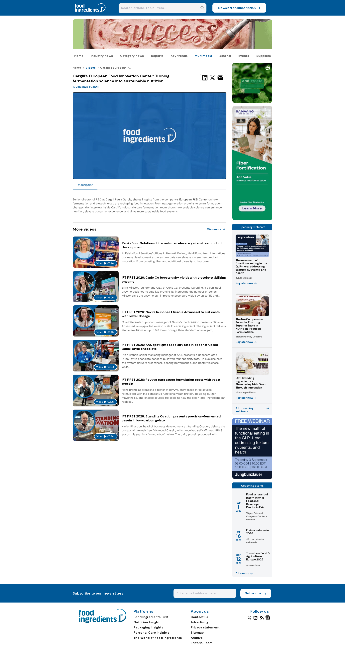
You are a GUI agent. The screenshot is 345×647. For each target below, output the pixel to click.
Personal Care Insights (151, 632)
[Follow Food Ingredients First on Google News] (268, 619)
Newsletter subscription (237, 8)
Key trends (179, 56)
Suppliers (263, 56)
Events (243, 56)
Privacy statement (205, 627)
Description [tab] (85, 185)
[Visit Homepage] (90, 14)
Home (78, 56)
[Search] (202, 8)
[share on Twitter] (212, 78)
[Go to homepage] (102, 622)
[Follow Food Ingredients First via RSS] (261, 619)
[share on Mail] (220, 77)
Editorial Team (201, 643)
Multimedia (203, 56)
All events (242, 573)
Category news (132, 56)
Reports (157, 56)
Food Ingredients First (151, 617)
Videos (91, 67)
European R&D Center (193, 199)
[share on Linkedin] (204, 78)
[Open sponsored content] (172, 48)
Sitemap (197, 632)
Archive (197, 638)
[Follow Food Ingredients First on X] (249, 619)
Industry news (102, 56)
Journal (225, 56)
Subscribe (253, 593)
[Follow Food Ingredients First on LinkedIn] (255, 619)
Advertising (199, 622)
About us (200, 611)
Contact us (199, 617)
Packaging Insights (148, 627)
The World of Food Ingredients (158, 638)
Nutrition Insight (147, 622)
